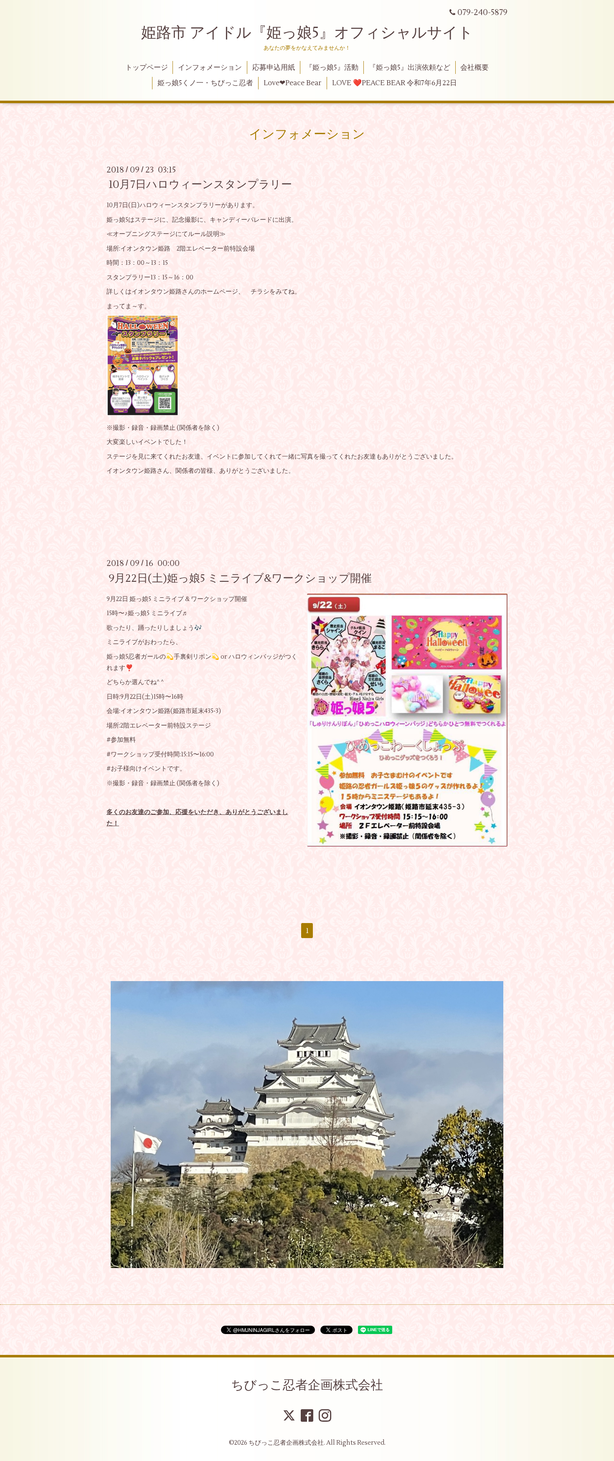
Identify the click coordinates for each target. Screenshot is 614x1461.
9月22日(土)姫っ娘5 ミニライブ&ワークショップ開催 (240, 578)
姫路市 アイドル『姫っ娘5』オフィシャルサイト (307, 33)
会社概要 (474, 67)
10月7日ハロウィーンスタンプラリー (200, 185)
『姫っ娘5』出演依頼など (409, 67)
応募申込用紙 (273, 67)
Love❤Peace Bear (293, 83)
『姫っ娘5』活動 (331, 67)
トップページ (146, 67)
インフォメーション (210, 67)
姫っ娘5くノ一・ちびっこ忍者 (205, 83)
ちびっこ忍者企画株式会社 (307, 1385)
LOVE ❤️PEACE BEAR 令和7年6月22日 (394, 83)
